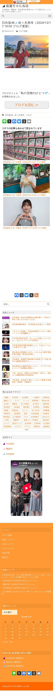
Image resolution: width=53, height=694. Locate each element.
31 (19, 638)
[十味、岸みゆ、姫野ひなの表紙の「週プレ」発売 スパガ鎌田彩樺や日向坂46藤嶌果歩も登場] (6, 375)
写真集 (6, 410)
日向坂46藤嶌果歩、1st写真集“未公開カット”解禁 (31, 324)
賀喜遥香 (17, 413)
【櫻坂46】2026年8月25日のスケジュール (18, 584)
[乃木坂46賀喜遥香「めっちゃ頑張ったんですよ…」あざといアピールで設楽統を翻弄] (6, 340)
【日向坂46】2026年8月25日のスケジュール (19, 580)
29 (5, 638)
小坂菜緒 (16, 407)
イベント (6, 423)
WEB (26, 429)
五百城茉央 (8, 426)
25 (26, 635)
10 (19, 628)
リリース (26, 400)
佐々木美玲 (19, 115)
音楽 (25, 413)
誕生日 (5, 557)
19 (34, 632)
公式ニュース (8, 544)
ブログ (29, 115)
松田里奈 (35, 400)
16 (12, 632)
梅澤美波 (6, 417)
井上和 (6, 404)
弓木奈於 (15, 397)
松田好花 (15, 410)
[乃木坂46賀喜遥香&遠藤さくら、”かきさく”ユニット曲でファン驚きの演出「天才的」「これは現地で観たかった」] (6, 347)
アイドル (27, 426)
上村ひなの (46, 417)
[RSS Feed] (36, 295)
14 (48, 628)
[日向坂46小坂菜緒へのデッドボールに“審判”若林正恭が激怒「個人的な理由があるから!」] (6, 354)
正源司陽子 (35, 417)
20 (41, 632)
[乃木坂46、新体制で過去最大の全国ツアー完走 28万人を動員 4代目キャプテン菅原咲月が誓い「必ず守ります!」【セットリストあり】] (6, 361)
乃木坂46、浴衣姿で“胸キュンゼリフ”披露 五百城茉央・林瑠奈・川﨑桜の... (31, 381)
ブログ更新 (23, 31)
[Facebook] (16, 295)
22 (5, 635)
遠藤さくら (8, 400)
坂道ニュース (8, 539)
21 (48, 632)
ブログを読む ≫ (26, 105)
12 (34, 628)
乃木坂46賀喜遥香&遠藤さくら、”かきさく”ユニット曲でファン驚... (31, 346)
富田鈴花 (46, 397)
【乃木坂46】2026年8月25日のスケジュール (19, 588)
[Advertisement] (26, 80)
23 (12, 635)
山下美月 (36, 404)
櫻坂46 (14, 404)
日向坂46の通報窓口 (13, 666)
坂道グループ (17, 423)
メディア (25, 410)
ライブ (17, 400)
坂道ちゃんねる (17, 6)
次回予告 (6, 552)
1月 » (11, 642)
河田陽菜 (46, 407)
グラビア (18, 426)
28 (48, 635)
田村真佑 (46, 404)
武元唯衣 (36, 407)
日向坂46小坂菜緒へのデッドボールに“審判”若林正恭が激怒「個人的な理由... (31, 353)
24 (19, 635)
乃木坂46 (37, 423)
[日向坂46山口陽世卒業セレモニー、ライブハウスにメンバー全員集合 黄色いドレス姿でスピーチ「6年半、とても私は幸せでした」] (6, 368)
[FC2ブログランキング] (33, 3)
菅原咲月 (37, 426)
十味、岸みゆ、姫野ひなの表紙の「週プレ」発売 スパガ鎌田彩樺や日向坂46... (31, 374)
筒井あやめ (46, 400)
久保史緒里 (35, 413)
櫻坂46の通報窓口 (12, 662)
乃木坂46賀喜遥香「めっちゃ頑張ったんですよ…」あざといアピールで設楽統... (31, 339)
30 (12, 638)
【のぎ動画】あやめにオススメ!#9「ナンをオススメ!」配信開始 (26, 592)
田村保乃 (7, 413)
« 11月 (5, 642)
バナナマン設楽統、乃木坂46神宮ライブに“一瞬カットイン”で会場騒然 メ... (31, 332)
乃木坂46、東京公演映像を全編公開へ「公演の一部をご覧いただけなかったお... (31, 318)
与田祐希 (46, 420)
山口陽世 (25, 397)
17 (19, 632)
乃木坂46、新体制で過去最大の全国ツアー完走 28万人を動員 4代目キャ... (31, 360)
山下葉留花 (17, 417)
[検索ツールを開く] (3, 16)
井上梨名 (46, 423)
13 (41, 628)
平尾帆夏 (46, 410)
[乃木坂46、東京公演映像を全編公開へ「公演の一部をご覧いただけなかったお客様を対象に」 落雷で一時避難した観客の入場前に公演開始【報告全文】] (6, 319)
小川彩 (6, 420)
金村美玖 (7, 407)
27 (41, 635)
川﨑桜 (6, 397)
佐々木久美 (36, 410)
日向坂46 (9, 115)
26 (34, 635)
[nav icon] (49, 15)
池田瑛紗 (46, 426)
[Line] (14, 673)
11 (26, 628)
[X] (31, 295)
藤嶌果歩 (26, 407)
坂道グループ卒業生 (31, 420)
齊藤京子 (16, 420)
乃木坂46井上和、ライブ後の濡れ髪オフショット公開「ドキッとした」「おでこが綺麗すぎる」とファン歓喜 (26, 576)
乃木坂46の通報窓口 (13, 658)
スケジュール (8, 548)
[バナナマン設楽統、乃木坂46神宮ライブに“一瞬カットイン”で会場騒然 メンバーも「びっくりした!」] (6, 333)
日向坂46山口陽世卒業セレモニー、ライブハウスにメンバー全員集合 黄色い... (31, 367)
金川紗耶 (28, 423)
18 (26, 632)
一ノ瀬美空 (36, 397)
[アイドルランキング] (19, 3)
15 (5, 632)
